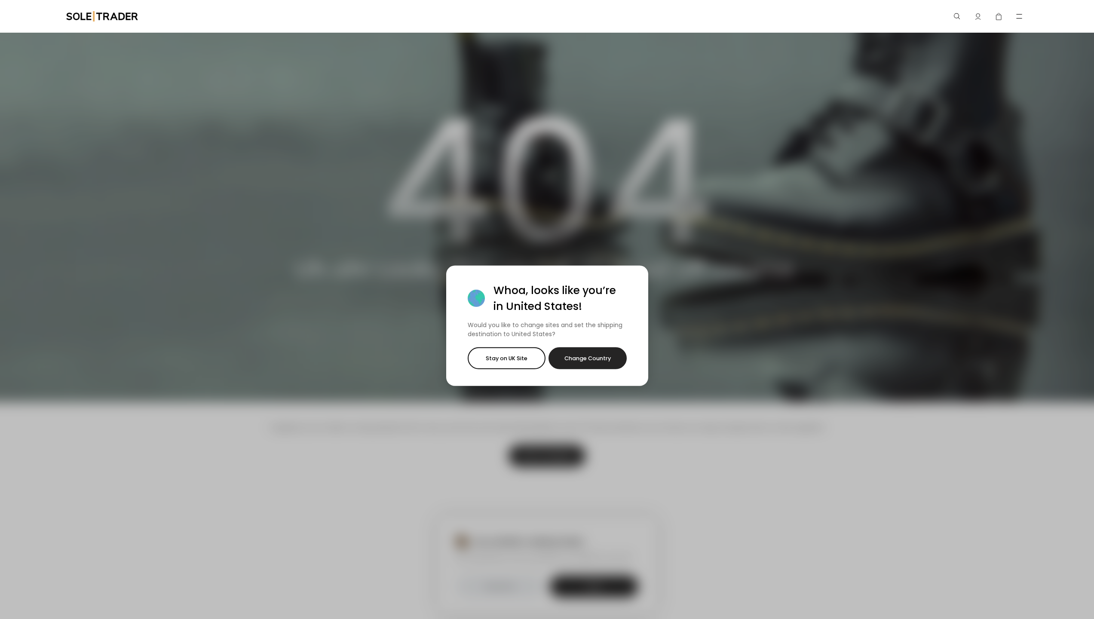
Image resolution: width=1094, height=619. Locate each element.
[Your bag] (998, 16)
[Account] (978, 16)
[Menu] (1019, 16)
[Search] (957, 16)
